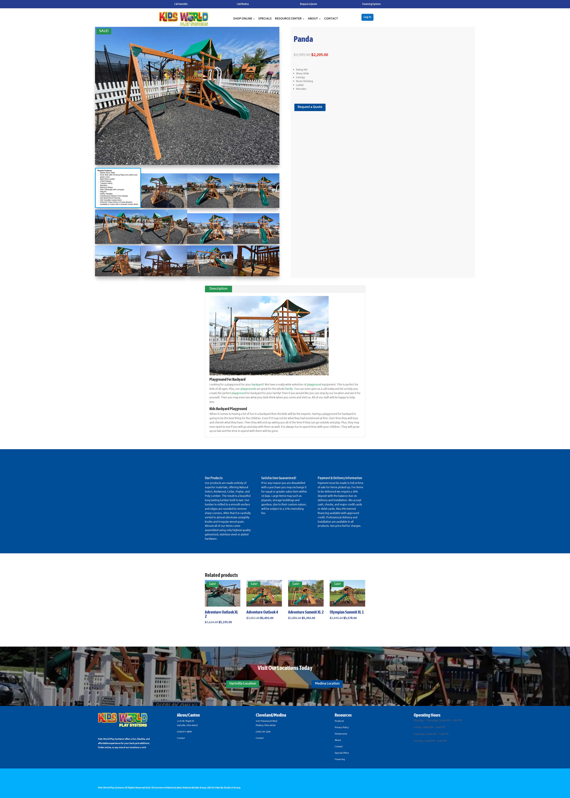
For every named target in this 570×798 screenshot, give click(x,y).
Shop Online (242, 18)
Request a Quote (310, 107)
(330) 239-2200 (263, 732)
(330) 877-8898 (184, 732)
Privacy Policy (342, 727)
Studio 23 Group (232, 788)
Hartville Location (242, 683)
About (313, 18)
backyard (257, 385)
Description (218, 289)
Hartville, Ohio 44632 (187, 725)
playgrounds (248, 389)
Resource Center (288, 18)
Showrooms (341, 734)
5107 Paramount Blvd (266, 721)
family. (289, 389)
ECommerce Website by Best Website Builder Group (179, 788)
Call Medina (243, 3)
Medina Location (327, 683)
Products (339, 721)
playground (314, 385)
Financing (340, 759)
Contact (331, 18)
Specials (265, 18)
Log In (367, 17)
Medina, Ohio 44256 (266, 725)
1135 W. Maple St (185, 721)
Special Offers (342, 753)
